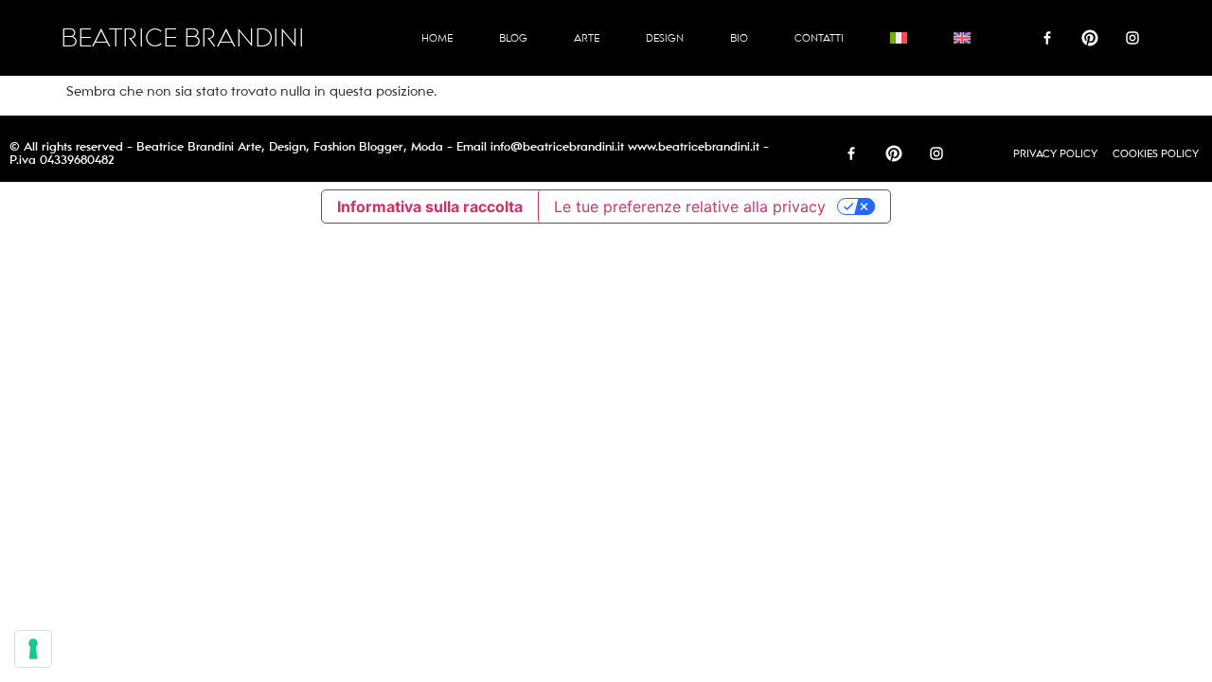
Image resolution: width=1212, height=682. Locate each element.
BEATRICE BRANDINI (183, 38)
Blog (513, 38)
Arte (586, 38)
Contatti (819, 38)
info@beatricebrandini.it (557, 146)
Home (437, 38)
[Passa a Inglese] (962, 38)
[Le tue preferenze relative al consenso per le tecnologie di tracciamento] (33, 649)
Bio (739, 38)
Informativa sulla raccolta (430, 206)
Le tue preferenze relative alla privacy (690, 206)
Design (665, 38)
